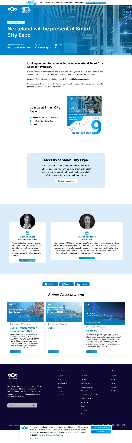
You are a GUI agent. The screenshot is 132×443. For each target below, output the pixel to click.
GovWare (91, 330)
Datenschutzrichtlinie (54, 435)
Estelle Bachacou (87, 236)
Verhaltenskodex (63, 383)
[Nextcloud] (19, 10)
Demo (113, 383)
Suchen (83, 406)
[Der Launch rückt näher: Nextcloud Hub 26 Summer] (31, 2)
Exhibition (27, 324)
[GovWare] (104, 313)
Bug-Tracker (115, 391)
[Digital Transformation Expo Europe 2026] (25, 312)
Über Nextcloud (63, 371)
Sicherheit (84, 391)
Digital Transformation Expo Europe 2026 (23, 329)
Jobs (59, 379)
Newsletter (84, 410)
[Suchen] (34, 405)
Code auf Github (86, 398)
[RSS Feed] (124, 425)
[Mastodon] (118, 425)
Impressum (61, 391)
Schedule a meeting (66, 181)
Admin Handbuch (86, 383)
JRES (51, 327)
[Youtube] (113, 425)
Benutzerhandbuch (87, 387)
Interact (113, 371)
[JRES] (64, 312)
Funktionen (61, 395)
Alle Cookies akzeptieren (101, 427)
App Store (84, 379)
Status (82, 414)
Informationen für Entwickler (90, 395)
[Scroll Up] (128, 439)
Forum (113, 379)
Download (84, 376)
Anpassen (33, 438)
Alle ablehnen (101, 431)
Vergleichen (84, 402)
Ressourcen (84, 371)
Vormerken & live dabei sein (95, 2)
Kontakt (113, 387)
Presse (60, 387)
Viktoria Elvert (27, 236)
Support (113, 376)
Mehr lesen (15, 352)
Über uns (61, 376)
